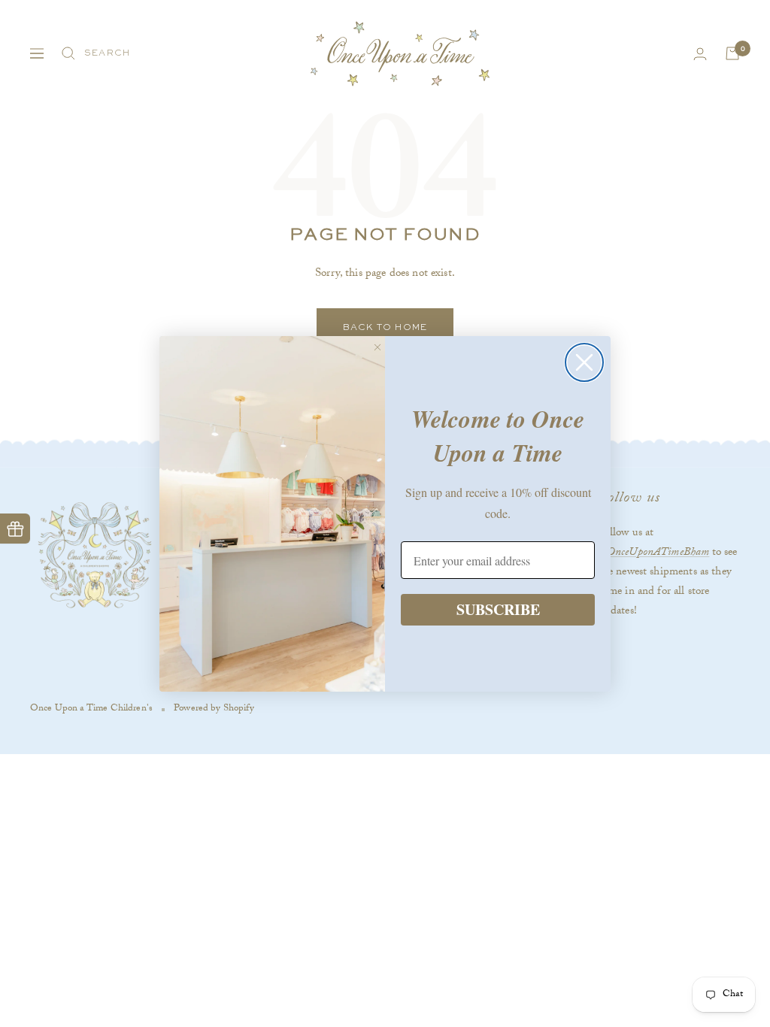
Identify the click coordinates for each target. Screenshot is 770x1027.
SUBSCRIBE (498, 609)
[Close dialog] (584, 362)
